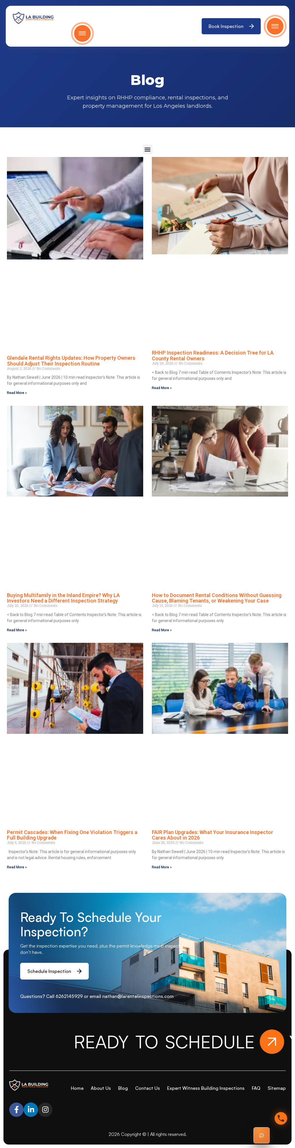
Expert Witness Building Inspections (206, 1088)
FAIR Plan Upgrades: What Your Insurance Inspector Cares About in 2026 (212, 835)
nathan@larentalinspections (132, 996)
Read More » (17, 393)
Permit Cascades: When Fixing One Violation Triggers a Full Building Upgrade (72, 835)
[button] (147, 149)
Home (77, 1088)
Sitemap (277, 1088)
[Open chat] (262, 1135)
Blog (123, 1088)
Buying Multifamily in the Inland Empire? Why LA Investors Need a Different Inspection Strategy (63, 598)
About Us (101, 1088)
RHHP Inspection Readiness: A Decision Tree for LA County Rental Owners (213, 355)
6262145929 (69, 996)
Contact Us (147, 1088)
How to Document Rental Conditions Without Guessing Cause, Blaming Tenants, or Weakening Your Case (216, 598)
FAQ (256, 1088)
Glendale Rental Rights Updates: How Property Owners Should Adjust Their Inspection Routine (71, 360)
